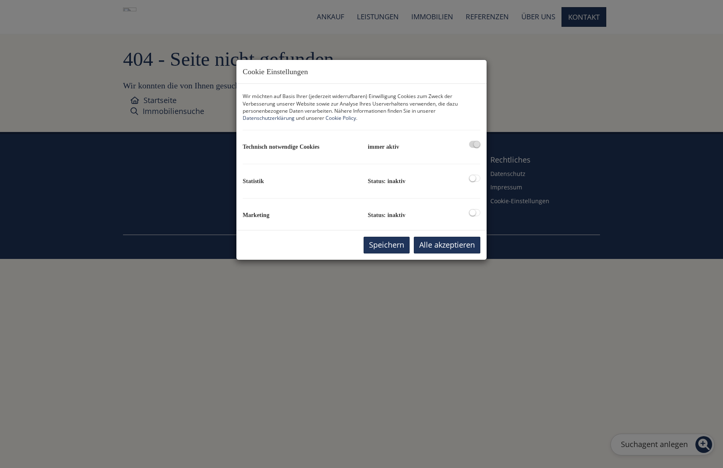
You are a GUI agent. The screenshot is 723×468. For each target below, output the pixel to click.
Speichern (386, 245)
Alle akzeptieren (447, 245)
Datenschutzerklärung (269, 118)
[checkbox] (474, 144)
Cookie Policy (341, 118)
